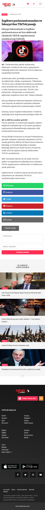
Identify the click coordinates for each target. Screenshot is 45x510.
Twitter (8, 199)
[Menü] (40, 4)
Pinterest (8, 206)
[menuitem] (28, 4)
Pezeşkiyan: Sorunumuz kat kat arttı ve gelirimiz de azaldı (21, 369)
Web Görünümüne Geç (22, 506)
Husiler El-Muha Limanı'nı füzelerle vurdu (15, 345)
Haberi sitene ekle (29, 398)
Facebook (8, 192)
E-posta (8, 220)
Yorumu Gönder (22, 252)
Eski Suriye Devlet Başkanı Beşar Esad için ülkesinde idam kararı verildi (21, 294)
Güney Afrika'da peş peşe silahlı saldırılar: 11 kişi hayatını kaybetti (21, 320)
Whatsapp (9, 185)
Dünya (4, 14)
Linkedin (8, 213)
